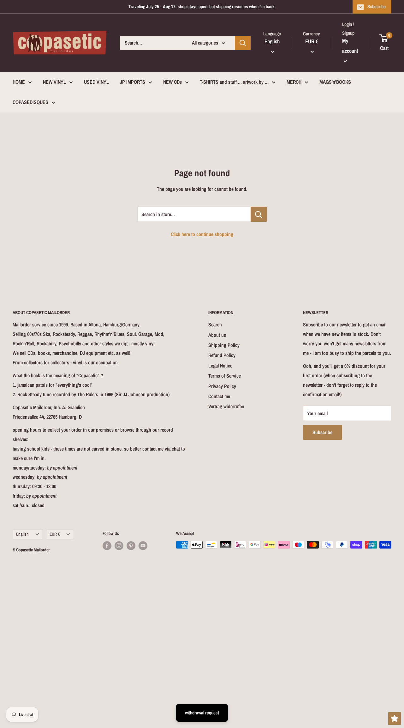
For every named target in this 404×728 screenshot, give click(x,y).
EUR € (55, 534)
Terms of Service (224, 375)
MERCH (294, 81)
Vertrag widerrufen (226, 406)
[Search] (243, 43)
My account (350, 45)
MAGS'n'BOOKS (335, 81)
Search (215, 324)
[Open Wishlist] (394, 718)
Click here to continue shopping (202, 234)
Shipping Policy (224, 345)
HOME (19, 81)
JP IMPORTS (132, 81)
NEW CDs (172, 81)
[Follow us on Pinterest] (131, 545)
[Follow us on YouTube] (143, 545)
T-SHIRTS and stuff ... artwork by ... (234, 81)
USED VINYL (96, 81)
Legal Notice (220, 365)
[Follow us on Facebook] (107, 545)
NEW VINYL (54, 81)
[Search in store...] (259, 214)
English (22, 534)
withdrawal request (202, 712)
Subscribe (376, 6)
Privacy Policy (222, 386)
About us (217, 334)
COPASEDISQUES (30, 102)
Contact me (219, 396)
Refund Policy (221, 355)
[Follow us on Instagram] (119, 545)
